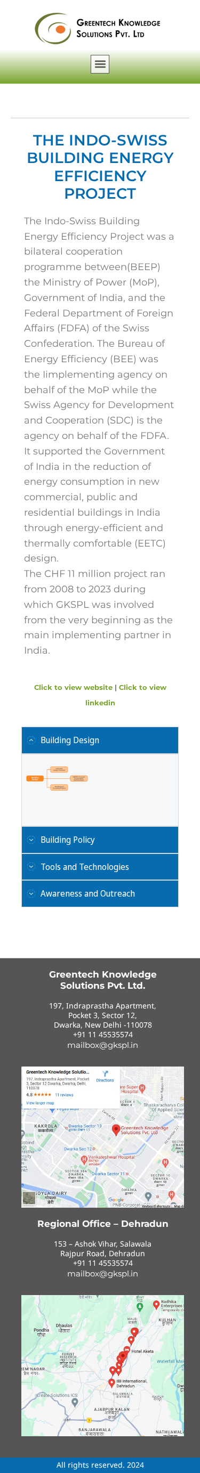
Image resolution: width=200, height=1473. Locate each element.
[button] (100, 64)
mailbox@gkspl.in (102, 1045)
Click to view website (74, 687)
